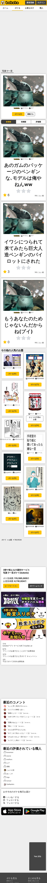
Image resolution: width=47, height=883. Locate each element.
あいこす (10, 774)
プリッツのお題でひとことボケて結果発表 (19, 650)
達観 (8, 766)
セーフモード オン (11, 586)
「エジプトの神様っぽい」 (15, 710)
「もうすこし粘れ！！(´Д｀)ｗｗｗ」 (19, 740)
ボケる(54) (35, 425)
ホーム (5, 8)
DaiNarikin (10, 784)
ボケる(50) (12, 478)
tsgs (8, 777)
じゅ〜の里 (10, 770)
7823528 (18, 540)
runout (9, 781)
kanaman (10, 752)
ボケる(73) (12, 411)
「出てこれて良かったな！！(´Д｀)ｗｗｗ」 (22, 733)
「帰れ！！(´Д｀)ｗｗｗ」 (15, 726)
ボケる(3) (18, 114)
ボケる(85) (12, 374)
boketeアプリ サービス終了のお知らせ (17, 645)
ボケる (17, 8)
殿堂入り (10, 881)
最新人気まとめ (33, 881)
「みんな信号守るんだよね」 (16, 730)
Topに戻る (37, 856)
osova (9, 756)
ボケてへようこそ (36, 586)
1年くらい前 (39, 196)
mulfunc (9, 759)
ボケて (4, 540)
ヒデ (8, 763)
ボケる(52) (12, 445)
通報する (30, 114)
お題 (10, 540)
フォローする (12, 800)
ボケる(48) (35, 495)
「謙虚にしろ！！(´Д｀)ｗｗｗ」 (18, 713)
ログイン (41, 2)
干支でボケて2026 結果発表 (13, 660)
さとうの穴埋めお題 (35, 418)
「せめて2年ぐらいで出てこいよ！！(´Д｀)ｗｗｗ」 (23, 718)
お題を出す (29, 8)
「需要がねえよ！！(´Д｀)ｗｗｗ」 (18, 722)
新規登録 (30, 2)
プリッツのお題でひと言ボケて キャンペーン (20, 655)
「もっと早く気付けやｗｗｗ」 (17, 706)
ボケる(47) (12, 519)
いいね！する (12, 797)
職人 (41, 8)
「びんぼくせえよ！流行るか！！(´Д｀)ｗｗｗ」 (23, 737)
